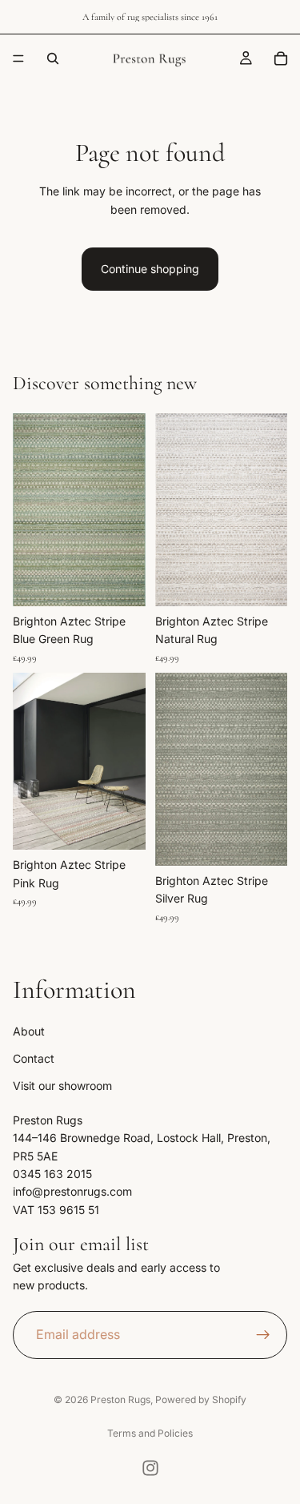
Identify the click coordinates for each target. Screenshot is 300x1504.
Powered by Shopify (200, 1399)
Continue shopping (150, 268)
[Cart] (280, 58)
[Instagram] (150, 1468)
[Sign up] (263, 1334)
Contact (33, 1058)
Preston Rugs (120, 1399)
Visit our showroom (62, 1085)
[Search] (52, 58)
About (29, 1030)
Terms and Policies (150, 1433)
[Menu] (18, 58)
